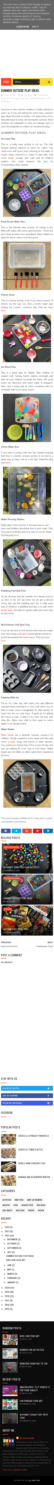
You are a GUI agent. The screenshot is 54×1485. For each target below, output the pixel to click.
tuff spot (22, 633)
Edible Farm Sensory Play (31, 1163)
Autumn (7, 909)
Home (6, 82)
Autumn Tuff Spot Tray (15, 929)
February (12, 1277)
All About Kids (26, 1438)
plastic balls (6, 610)
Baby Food (19, 1200)
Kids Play (25, 98)
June (9, 1265)
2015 (7, 1308)
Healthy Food (27, 1205)
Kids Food (20, 1210)
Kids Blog (41, 1205)
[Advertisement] (27, 52)
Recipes (31, 1210)
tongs (11, 158)
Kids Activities (13, 98)
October (12, 1243)
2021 (7, 1235)
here (3, 310)
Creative (6, 1205)
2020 (7, 1287)
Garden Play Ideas (12, 878)
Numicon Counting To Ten (34, 1363)
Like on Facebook (10, 1095)
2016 (7, 1304)
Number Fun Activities (32, 1349)
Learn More (22, 27)
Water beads (7, 735)
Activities (7, 1200)
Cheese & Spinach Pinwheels (33, 1135)
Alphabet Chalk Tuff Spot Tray (34, 1416)
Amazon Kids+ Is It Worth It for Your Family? (35, 1388)
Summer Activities (38, 98)
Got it (35, 27)
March (11, 1273)
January (11, 1282)
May (9, 1269)
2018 (7, 1296)
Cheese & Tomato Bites (30, 1149)
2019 (7, 1291)
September (13, 1247)
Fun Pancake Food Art (31, 1400)
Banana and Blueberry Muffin (34, 1177)
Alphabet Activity (11, 847)
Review (41, 1210)
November (12, 1239)
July (9, 1252)
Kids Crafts (7, 1210)
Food (16, 1205)
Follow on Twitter (11, 1088)
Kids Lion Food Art (15, 1259)
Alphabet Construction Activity (21, 867)
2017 (7, 1300)
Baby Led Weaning (34, 1200)
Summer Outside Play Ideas (17, 898)
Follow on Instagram (12, 1103)
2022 (7, 1231)
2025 (7, 1227)
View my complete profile (15, 1469)
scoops (11, 741)
